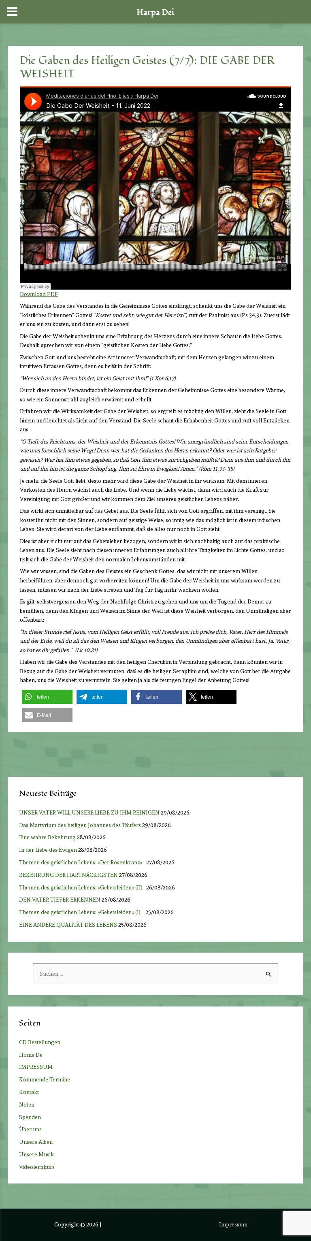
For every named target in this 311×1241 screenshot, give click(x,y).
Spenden (30, 1117)
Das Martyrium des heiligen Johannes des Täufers (80, 825)
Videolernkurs (37, 1167)
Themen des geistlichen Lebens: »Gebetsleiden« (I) (81, 912)
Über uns (30, 1129)
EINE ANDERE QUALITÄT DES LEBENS (68, 924)
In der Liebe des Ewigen (48, 850)
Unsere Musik (36, 1154)
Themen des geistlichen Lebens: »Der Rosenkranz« (82, 862)
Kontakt (29, 1092)
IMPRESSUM (36, 1067)
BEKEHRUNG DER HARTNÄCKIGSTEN (68, 875)
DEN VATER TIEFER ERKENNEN (59, 899)
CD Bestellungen (39, 1042)
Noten (26, 1104)
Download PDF (39, 294)
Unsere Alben (36, 1142)
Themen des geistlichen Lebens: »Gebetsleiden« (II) (82, 887)
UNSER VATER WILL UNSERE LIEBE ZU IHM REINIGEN (89, 812)
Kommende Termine (44, 1079)
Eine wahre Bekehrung (47, 837)
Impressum (233, 1224)
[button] (47, 697)
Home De (31, 1054)
